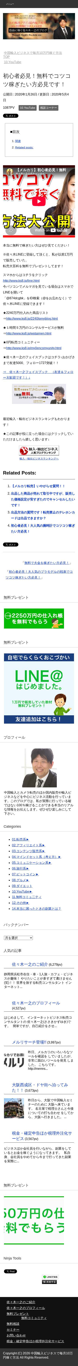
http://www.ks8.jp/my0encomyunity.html (33, 348)
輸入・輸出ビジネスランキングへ (39, 458)
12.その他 (19, 903)
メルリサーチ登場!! (29, 1042)
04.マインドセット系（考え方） (35, 857)
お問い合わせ (16, 1335)
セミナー (13, 1329)
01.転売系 (19, 839)
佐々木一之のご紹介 (30, 964)
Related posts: (24, 147)
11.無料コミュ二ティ (27, 897)
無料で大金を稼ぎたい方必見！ (46, 563)
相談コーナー (48, 107)
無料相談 (13, 1323)
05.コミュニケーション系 (30, 862)
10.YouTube (27, 107)
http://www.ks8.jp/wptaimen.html (28, 333)
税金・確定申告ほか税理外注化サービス (35, 1341)
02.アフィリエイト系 (27, 845)
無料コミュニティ (34, 1318)
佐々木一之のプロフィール (36, 1003)
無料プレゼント (18, 1313)
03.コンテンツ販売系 (27, 851)
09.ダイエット (22, 886)
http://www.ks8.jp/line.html (21, 280)
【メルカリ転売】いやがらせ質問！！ (38, 486)
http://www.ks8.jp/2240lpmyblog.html (32, 318)
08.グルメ (19, 880)
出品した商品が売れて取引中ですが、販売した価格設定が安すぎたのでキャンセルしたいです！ (43, 499)
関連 (18, 141)
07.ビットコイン (24, 874)
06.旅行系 (19, 868)
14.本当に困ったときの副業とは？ (36, 908)
